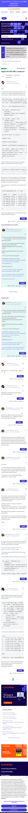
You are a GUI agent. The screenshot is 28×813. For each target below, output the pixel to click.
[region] (14, 794)
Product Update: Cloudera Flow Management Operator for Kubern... (12, 728)
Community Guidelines (8, 768)
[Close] (26, 777)
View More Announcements (14, 737)
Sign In (4, 18)
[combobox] (14, 39)
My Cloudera (5, 775)
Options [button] (5, 64)
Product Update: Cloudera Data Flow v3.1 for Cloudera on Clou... (14, 734)
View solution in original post (8, 278)
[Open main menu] (26, 18)
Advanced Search (5, 43)
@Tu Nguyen (4, 464)
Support (24, 12)
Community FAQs (7, 771)
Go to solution (21, 68)
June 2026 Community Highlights (10, 718)
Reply (23, 218)
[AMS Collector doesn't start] (1, 291)
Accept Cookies (14, 809)
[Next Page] (17, 679)
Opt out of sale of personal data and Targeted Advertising (14, 802)
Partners (18, 12)
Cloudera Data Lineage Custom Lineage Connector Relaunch (13, 723)
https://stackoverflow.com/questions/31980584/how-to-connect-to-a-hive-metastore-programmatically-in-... (14, 262)
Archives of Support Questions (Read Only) (12, 61)
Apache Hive (17, 75)
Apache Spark (9, 77)
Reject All (14, 806)
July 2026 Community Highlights (9, 714)
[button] (25, 86)
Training (12, 12)
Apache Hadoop (9, 75)
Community (4, 12)
